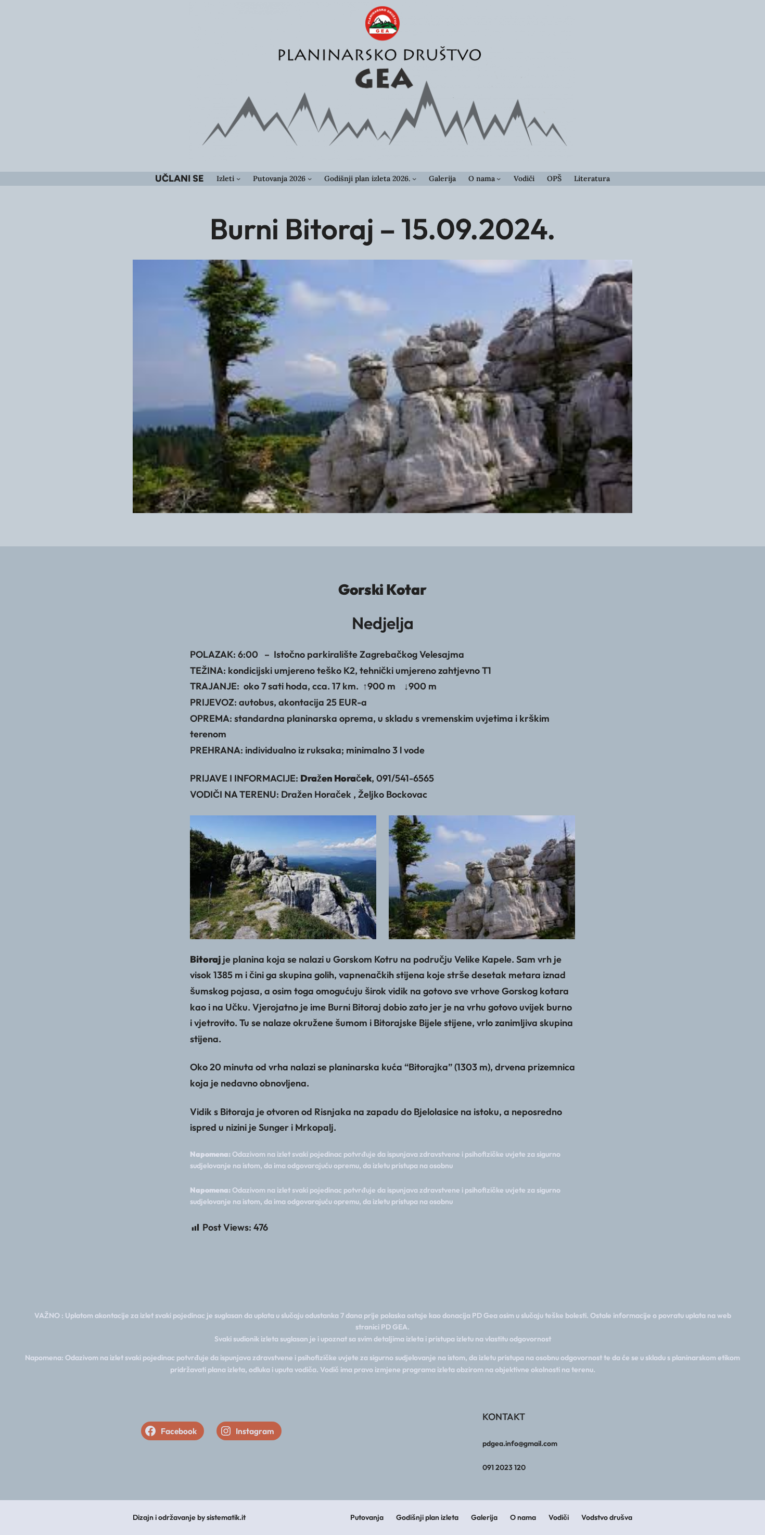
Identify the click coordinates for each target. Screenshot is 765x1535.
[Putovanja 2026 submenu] (310, 178)
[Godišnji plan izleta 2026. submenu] (414, 178)
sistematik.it (226, 1517)
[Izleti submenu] (238, 178)
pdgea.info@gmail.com (519, 1443)
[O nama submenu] (498, 178)
